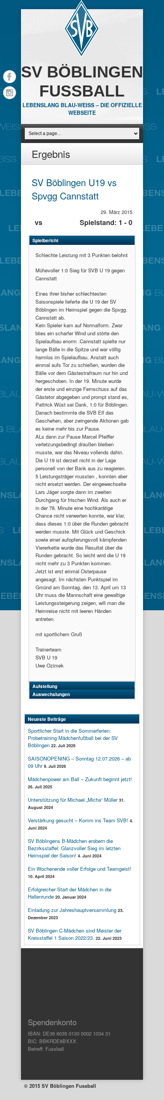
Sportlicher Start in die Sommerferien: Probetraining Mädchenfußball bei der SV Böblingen (73, 738)
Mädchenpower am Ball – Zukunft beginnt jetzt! (80, 779)
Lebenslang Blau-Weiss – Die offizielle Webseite (82, 108)
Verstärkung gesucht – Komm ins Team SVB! (78, 820)
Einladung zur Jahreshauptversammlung (72, 909)
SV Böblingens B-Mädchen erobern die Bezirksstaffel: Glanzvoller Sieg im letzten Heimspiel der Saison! (74, 848)
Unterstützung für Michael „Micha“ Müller (72, 799)
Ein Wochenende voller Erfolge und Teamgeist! (79, 868)
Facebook (9, 77)
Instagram (9, 93)
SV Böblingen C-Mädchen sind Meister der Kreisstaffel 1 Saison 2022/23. (74, 934)
